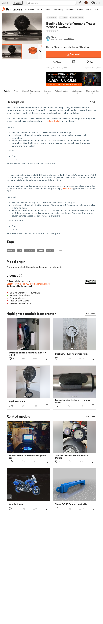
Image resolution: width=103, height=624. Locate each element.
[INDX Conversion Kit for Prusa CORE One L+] (73, 79)
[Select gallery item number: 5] (78, 451)
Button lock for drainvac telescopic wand (73, 401)
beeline (50, 250)
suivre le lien (67, 188)
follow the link (54, 121)
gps (19, 250)
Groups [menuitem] (98, 9)
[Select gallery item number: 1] (72, 348)
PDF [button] (93, 102)
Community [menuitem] (58, 9)
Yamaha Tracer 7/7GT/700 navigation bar (27, 456)
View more (90, 313)
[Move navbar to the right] (99, 9)
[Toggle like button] (10, 358)
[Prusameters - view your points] (86, 2)
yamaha (10, 250)
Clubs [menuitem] (47, 9)
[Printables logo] (12, 9)
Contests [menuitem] (70, 9)
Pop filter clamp (17, 401)
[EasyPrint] (80, 3)
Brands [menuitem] (80, 9)
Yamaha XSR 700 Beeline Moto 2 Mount (71, 456)
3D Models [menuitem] (29, 9)
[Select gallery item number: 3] (76, 348)
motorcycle (29, 250)
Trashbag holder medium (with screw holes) (27, 353)
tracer (40, 250)
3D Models (52, 17)
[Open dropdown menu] (99, 23)
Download (75, 54)
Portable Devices (77, 17)
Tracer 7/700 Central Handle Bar (71, 504)
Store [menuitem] (39, 9)
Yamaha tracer (16, 504)
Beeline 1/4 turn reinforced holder (72, 354)
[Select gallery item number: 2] (74, 348)
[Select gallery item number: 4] (31, 396)
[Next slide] (40, 51)
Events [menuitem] (89, 9)
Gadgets (64, 17)
